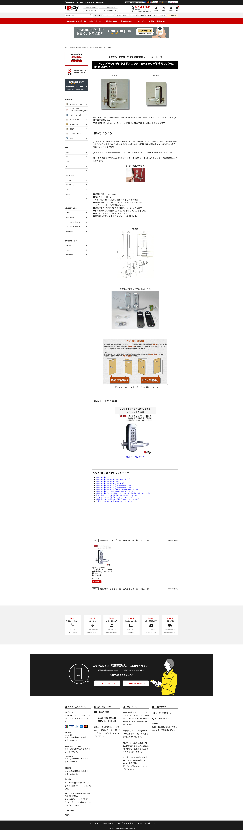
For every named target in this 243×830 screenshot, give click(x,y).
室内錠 (68, 213)
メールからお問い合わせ (136, 683)
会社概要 (151, 21)
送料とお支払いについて (107, 733)
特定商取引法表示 (125, 823)
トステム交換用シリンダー (108, 15)
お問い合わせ (161, 21)
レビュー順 (144, 540)
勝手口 (72, 138)
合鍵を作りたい (141, 21)
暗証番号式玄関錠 (75, 47)
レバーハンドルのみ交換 (73, 227)
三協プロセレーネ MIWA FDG (159, 15)
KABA (67, 171)
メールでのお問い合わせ (162, 713)
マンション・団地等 (75, 133)
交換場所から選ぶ (111, 21)
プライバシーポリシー (146, 823)
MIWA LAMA (148, 15)
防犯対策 (68, 245)
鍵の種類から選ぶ (126, 21)
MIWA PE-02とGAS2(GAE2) (122, 15)
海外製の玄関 (74, 124)
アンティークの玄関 (75, 115)
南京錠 (68, 250)
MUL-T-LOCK (70, 175)
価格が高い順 (129, 540)
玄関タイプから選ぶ (95, 21)
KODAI (68, 189)
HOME (66, 47)
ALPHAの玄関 (74, 120)
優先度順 (104, 540)
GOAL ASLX (141, 15)
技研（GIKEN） (70, 185)
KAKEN (68, 194)
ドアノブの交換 (70, 217)
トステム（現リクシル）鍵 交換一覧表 (75, 21)
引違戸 (72, 129)
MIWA (67, 152)
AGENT (68, 199)
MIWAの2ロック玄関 (76, 104)
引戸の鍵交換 (134, 15)
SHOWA (68, 180)
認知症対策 (69, 255)
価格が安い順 (115, 540)
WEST (68, 166)
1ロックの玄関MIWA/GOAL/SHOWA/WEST (79, 109)
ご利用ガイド (93, 823)
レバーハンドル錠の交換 (73, 222)
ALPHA (68, 161)
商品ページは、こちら (135, 457)
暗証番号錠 (69, 231)
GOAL (67, 157)
